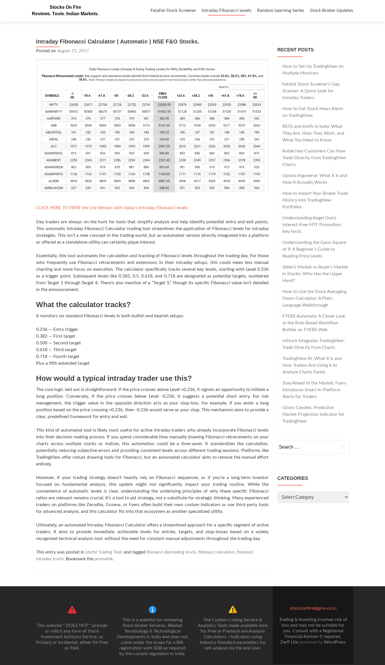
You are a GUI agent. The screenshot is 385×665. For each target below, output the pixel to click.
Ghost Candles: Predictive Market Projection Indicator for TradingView (313, 414)
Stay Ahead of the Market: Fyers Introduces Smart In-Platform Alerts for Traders (314, 390)
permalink (103, 559)
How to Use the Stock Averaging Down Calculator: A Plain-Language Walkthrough (314, 298)
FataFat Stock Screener (173, 10)
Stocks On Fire (65, 7)
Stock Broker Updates (331, 10)
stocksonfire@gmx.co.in (313, 608)
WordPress (335, 642)
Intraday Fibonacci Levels (226, 10)
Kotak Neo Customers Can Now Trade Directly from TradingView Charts (314, 158)
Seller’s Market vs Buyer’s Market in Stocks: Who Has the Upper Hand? (315, 274)
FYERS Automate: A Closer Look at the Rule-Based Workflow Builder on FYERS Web (313, 323)
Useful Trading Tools (104, 552)
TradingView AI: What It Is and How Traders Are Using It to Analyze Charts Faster (312, 365)
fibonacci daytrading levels (171, 552)
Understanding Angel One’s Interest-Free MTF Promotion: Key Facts (312, 225)
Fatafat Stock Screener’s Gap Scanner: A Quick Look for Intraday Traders (311, 91)
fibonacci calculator (216, 552)
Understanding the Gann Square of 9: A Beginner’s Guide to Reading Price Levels (314, 249)
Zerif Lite (289, 642)
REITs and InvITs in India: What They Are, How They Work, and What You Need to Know (313, 133)
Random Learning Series (280, 10)
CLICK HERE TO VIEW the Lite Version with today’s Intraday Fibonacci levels (112, 207)
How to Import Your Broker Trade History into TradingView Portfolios (315, 200)
